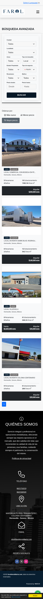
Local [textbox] (26, 61)
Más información (16, 597)
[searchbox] (24, 73)
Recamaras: (10, 74)
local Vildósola (11, 309)
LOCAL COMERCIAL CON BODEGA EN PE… (19, 172)
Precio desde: (11, 82)
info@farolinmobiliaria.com (21, 539)
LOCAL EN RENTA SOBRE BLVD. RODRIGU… (20, 241)
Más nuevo (11, 115)
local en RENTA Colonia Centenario (19, 378)
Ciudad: (9, 40)
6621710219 (21, 488)
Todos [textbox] (10, 44)
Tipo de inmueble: (28, 57)
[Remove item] (25, 69)
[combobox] (21, 44)
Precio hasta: (26, 82)
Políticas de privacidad (21, 458)
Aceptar (35, 595)
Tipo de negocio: (27, 65)
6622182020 (21, 492)
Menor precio (28, 115)
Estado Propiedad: (12, 65)
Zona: (8, 57)
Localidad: (10, 48)
